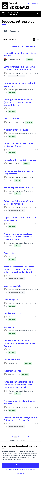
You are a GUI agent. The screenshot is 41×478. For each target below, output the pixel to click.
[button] (34, 39)
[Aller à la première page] (15, 5)
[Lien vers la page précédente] (7, 436)
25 (28, 440)
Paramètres (20, 474)
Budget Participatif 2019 (11, 12)
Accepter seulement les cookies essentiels (20, 469)
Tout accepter (20, 465)
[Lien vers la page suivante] (33, 436)
